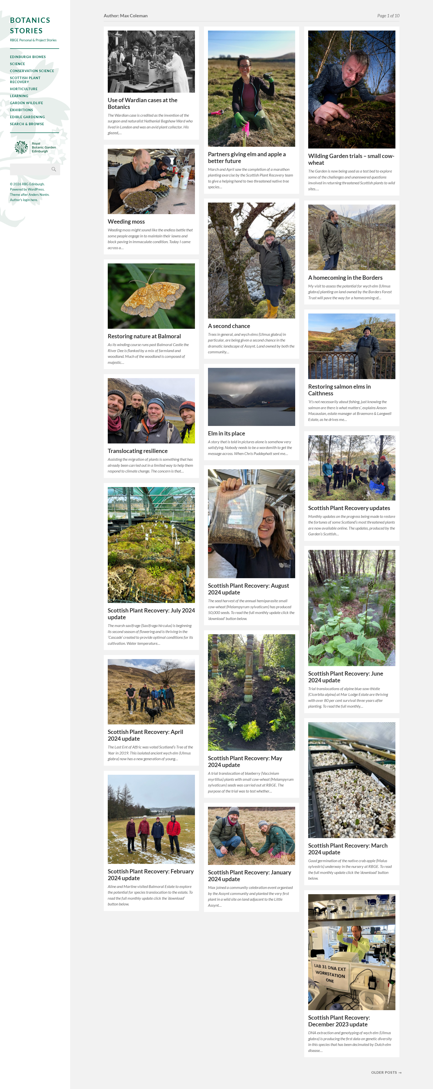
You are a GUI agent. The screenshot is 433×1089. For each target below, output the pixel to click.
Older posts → (386, 1072)
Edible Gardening (27, 117)
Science (17, 64)
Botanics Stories (30, 25)
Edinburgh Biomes (28, 57)
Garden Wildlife (26, 103)
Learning (19, 96)
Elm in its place (226, 433)
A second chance (229, 326)
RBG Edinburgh (33, 184)
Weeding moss (126, 221)
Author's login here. (24, 200)
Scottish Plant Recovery (25, 80)
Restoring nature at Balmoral (144, 336)
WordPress (36, 189)
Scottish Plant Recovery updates (349, 508)
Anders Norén (39, 195)
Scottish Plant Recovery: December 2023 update (339, 1021)
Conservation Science (32, 71)
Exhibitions (21, 110)
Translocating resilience (138, 450)
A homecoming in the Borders (345, 277)
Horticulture (24, 89)
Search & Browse (27, 124)
